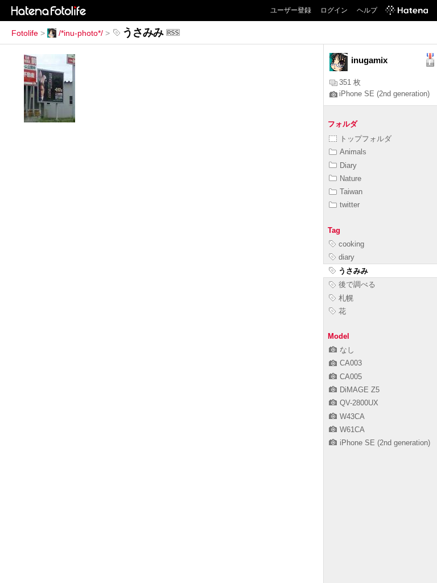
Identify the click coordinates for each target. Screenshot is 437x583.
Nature (350, 178)
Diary (348, 165)
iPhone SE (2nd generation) (384, 93)
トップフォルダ (365, 138)
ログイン (334, 10)
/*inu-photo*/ (81, 33)
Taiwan (351, 191)
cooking (351, 244)
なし (347, 350)
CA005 (351, 376)
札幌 (346, 298)
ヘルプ (367, 10)
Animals (353, 151)
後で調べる (357, 284)
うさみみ (353, 270)
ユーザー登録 (290, 10)
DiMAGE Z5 (360, 389)
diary (346, 257)
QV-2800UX (359, 403)
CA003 (351, 363)
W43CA (352, 416)
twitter (350, 204)
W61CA (352, 429)
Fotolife (24, 33)
